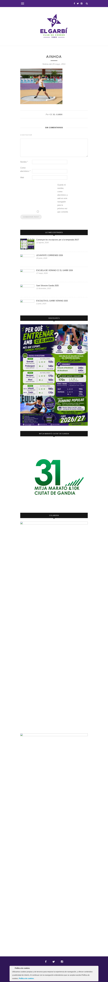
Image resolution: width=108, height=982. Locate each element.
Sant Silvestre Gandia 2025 (47, 286)
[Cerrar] (96, 969)
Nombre (24, 162)
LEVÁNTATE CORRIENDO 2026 (49, 255)
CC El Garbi (56, 114)
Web (22, 177)
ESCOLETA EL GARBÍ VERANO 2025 (52, 301)
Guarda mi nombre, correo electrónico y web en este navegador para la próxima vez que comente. (62, 198)
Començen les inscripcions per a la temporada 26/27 (57, 240)
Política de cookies (26, 978)
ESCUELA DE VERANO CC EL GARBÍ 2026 (54, 270)
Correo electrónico (25, 169)
